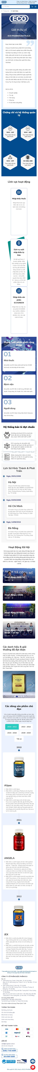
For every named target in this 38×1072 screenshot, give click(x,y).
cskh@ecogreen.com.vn (8, 1044)
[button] (32, 1067)
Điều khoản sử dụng (6, 1015)
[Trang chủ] (19, 969)
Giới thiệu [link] (15, 11)
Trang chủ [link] (6, 11)
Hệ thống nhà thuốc (7, 1010)
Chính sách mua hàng (7, 1019)
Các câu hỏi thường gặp (8, 1012)
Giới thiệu (4, 1022)
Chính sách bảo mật (6, 1017)
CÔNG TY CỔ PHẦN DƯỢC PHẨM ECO (14, 976)
